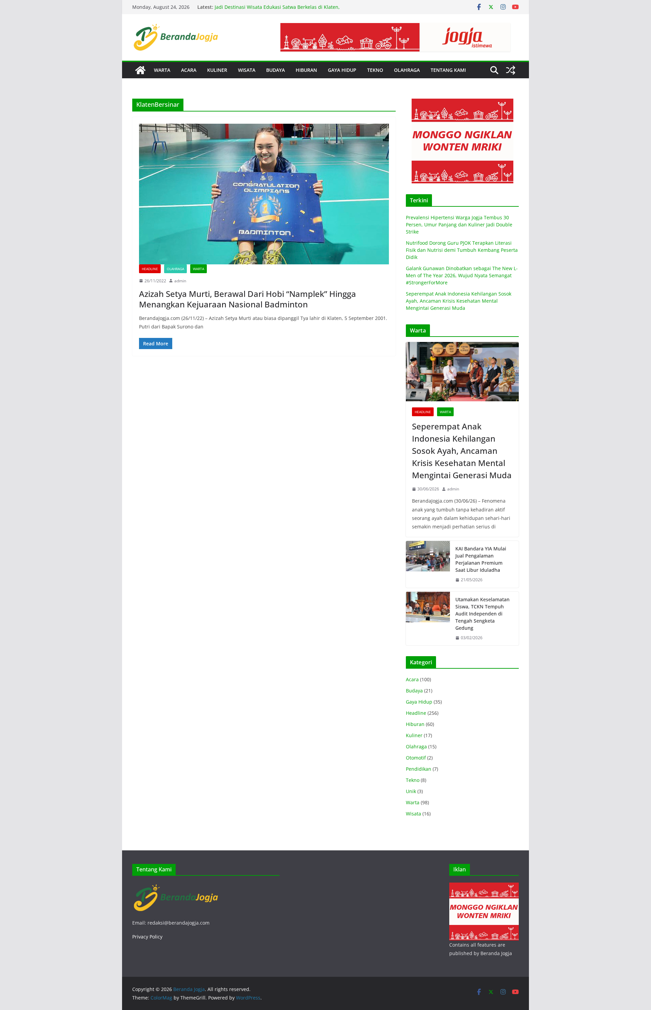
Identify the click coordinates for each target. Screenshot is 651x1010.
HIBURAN (306, 70)
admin (180, 281)
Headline (150, 268)
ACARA (188, 70)
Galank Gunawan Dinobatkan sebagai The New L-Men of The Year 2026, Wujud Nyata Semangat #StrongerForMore (462, 275)
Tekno (412, 780)
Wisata (413, 813)
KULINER (217, 70)
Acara (412, 679)
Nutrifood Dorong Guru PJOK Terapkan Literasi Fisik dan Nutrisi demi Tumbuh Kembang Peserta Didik (462, 250)
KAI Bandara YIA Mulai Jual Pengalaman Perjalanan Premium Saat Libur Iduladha (480, 559)
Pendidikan (418, 769)
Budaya (414, 690)
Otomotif (416, 757)
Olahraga (175, 268)
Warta (198, 268)
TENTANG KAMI (448, 70)
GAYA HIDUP (342, 70)
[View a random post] (510, 70)
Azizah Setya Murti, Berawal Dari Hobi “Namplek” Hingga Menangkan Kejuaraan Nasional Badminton (247, 299)
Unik (411, 791)
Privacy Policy (147, 936)
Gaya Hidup (419, 702)
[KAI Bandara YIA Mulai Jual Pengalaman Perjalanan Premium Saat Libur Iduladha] (428, 564)
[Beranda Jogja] (140, 70)
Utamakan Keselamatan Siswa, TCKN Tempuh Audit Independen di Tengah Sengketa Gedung (482, 613)
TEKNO (375, 70)
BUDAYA (275, 70)
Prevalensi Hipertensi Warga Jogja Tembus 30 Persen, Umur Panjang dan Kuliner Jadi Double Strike (459, 224)
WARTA (162, 70)
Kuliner (414, 735)
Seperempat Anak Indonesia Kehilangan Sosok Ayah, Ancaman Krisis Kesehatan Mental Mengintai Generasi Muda (458, 300)
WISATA (246, 70)
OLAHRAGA (407, 70)
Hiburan (415, 724)
